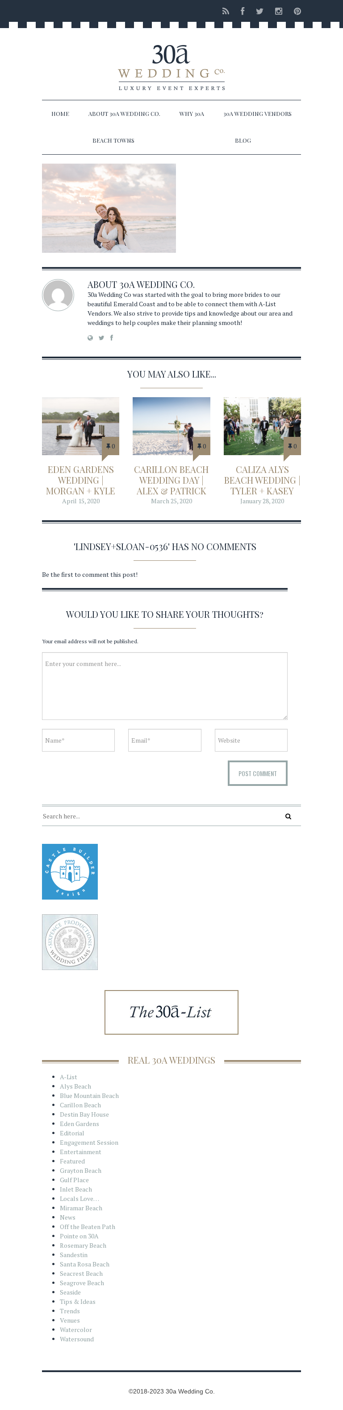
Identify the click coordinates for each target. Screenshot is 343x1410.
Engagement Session (89, 1142)
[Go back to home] (171, 60)
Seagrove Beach (82, 1282)
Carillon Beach (80, 1105)
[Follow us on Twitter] (260, 11)
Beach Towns (113, 140)
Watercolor (76, 1329)
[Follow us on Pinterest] (295, 11)
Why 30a (192, 113)
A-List (68, 1077)
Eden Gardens (79, 1123)
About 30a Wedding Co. (124, 113)
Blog (243, 140)
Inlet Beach (76, 1189)
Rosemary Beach (83, 1245)
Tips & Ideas (78, 1301)
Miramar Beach (81, 1208)
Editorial (72, 1133)
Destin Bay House (84, 1114)
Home (60, 113)
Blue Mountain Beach (89, 1095)
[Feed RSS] (225, 11)
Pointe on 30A (79, 1236)
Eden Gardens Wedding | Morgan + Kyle (80, 480)
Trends (70, 1311)
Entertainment (80, 1151)
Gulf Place (74, 1180)
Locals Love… (79, 1198)
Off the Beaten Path (87, 1226)
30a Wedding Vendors (257, 113)
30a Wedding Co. (157, 284)
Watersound (77, 1339)
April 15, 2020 (81, 501)
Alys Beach (75, 1086)
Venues (70, 1320)
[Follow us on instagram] (279, 11)
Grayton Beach (80, 1170)
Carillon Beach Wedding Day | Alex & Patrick (171, 480)
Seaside (70, 1292)
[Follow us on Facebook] (242, 11)
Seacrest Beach (81, 1273)
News (67, 1217)
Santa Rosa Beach (84, 1264)
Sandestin (74, 1254)
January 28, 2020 (262, 501)
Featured (72, 1161)
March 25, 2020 (171, 501)
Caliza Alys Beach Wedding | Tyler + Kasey (262, 480)
